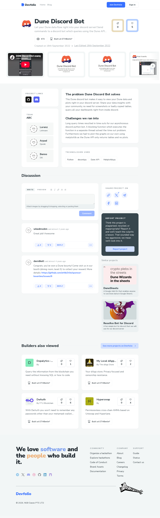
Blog (119, 457)
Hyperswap (103, 399)
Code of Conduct (98, 462)
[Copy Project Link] (109, 195)
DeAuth (41, 399)
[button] (66, 64)
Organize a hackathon (101, 453)
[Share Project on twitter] (117, 195)
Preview (41, 190)
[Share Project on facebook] (109, 203)
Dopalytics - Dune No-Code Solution (45, 361)
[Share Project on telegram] (125, 195)
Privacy (120, 471)
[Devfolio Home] (29, 4)
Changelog (122, 466)
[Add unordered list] (61, 189)
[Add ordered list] (65, 189)
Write (30, 190)
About (120, 453)
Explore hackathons (100, 457)
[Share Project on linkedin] (117, 203)
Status (136, 457)
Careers (121, 462)
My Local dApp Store (105, 361)
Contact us (138, 462)
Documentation (98, 471)
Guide (136, 453)
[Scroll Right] (152, 65)
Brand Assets (97, 466)
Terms (120, 475)
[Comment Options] (90, 245)
